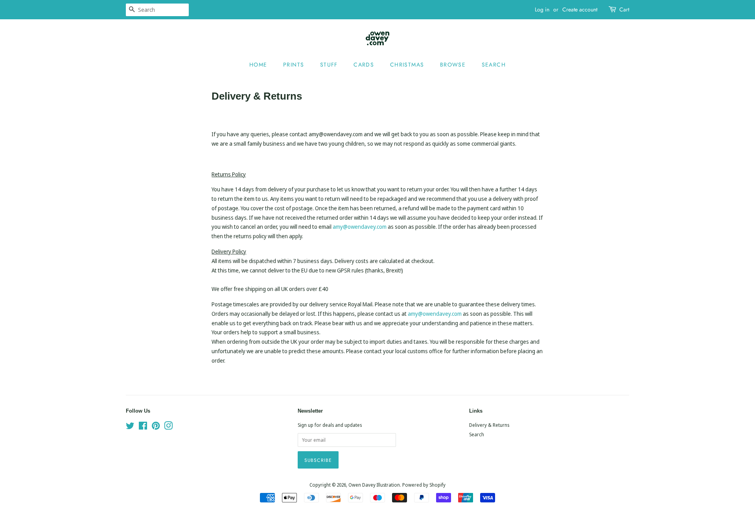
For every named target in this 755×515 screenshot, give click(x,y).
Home (258, 65)
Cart (624, 9)
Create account (579, 9)
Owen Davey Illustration (374, 485)
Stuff (329, 65)
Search (494, 65)
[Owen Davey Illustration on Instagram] (168, 427)
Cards (364, 65)
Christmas (407, 65)
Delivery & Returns (489, 425)
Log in (542, 9)
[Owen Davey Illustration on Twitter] (130, 427)
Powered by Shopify (424, 485)
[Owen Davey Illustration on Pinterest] (155, 427)
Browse (453, 65)
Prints (293, 65)
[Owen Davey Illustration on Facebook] (142, 427)
